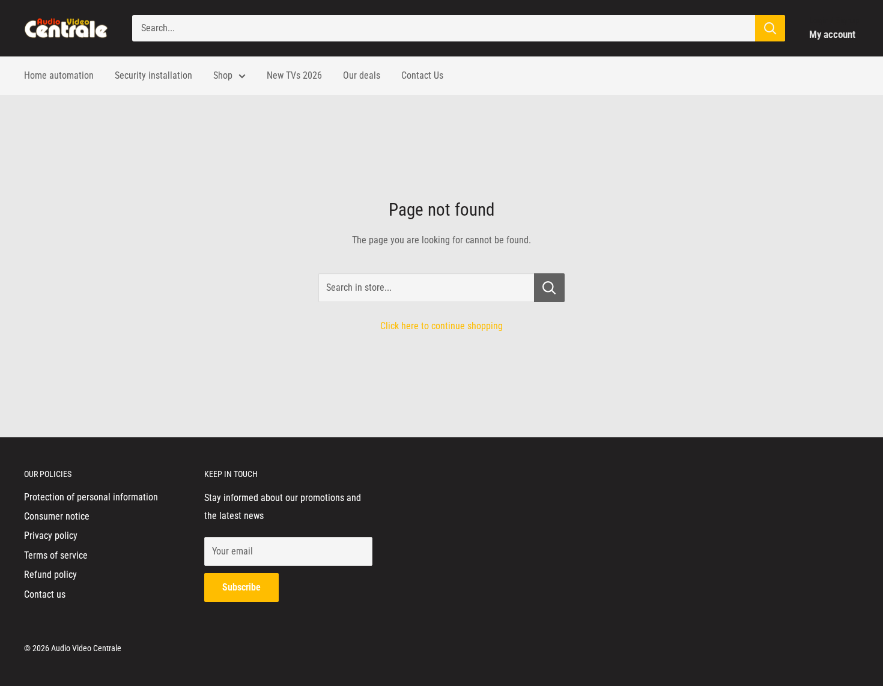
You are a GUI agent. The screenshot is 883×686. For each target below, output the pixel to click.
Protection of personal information (91, 497)
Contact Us (422, 75)
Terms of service (56, 555)
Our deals (361, 75)
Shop (222, 75)
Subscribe (241, 587)
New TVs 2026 (294, 75)
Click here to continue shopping (441, 326)
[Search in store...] (549, 287)
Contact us (44, 594)
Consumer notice (57, 516)
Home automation (59, 75)
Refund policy (50, 574)
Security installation (153, 75)
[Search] (770, 28)
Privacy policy (50, 535)
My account (832, 34)
